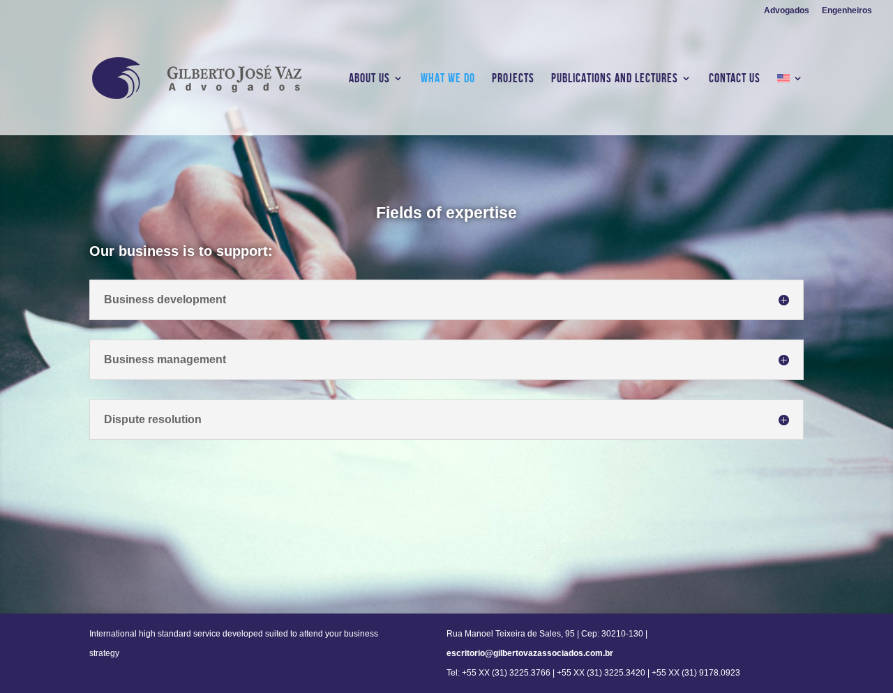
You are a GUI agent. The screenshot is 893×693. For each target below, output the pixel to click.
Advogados (786, 10)
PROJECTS (513, 79)
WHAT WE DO (448, 79)
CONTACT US (734, 79)
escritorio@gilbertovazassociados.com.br (529, 653)
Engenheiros (847, 10)
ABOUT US (369, 79)
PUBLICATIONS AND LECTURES (614, 79)
